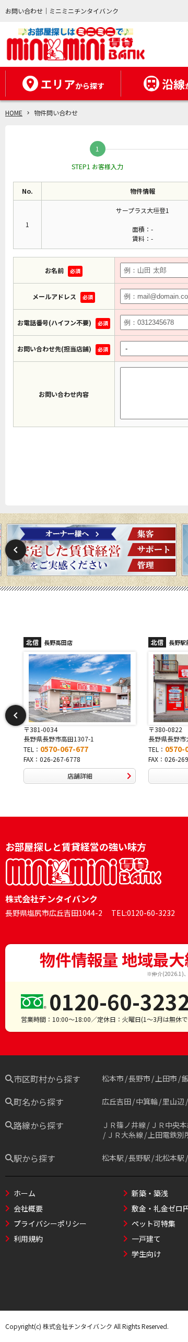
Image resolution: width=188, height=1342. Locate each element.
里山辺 (173, 1101)
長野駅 (139, 1157)
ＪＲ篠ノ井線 (124, 1125)
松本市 (113, 1078)
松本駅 (113, 1157)
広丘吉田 (116, 1101)
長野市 (139, 1078)
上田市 (166, 1078)
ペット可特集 (153, 1223)
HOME (13, 112)
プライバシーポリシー (50, 1223)
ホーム (25, 1193)
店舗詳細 (79, 775)
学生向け (146, 1253)
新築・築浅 (150, 1193)
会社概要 (28, 1208)
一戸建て (146, 1238)
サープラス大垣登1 (142, 210)
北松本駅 (169, 1157)
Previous (15, 549)
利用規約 (28, 1238)
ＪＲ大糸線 (125, 1134)
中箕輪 (147, 1101)
